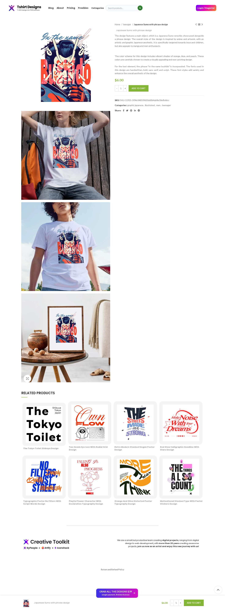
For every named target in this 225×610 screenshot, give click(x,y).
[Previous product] (196, 24)
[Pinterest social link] (131, 110)
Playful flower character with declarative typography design (86, 502)
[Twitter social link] (127, 110)
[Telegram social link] (139, 110)
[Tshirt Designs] (28, 8)
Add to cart (138, 88)
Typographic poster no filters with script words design (42, 502)
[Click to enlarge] (27, 378)
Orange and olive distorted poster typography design (133, 502)
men (158, 105)
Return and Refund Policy (112, 569)
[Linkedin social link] (135, 110)
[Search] (140, 8)
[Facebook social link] (123, 110)
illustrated (150, 105)
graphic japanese (135, 105)
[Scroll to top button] (218, 590)
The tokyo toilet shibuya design (40, 448)
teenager (127, 24)
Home (118, 24)
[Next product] (202, 24)
